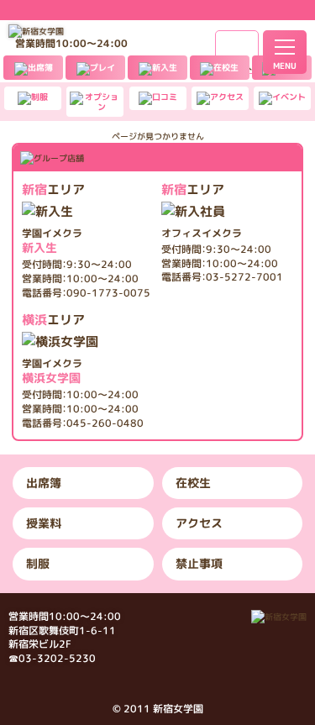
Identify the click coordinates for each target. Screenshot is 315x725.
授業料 (43, 523)
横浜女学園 (52, 371)
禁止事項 (199, 563)
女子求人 (237, 66)
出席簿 (43, 483)
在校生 (193, 483)
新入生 (52, 241)
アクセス (199, 523)
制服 (38, 563)
